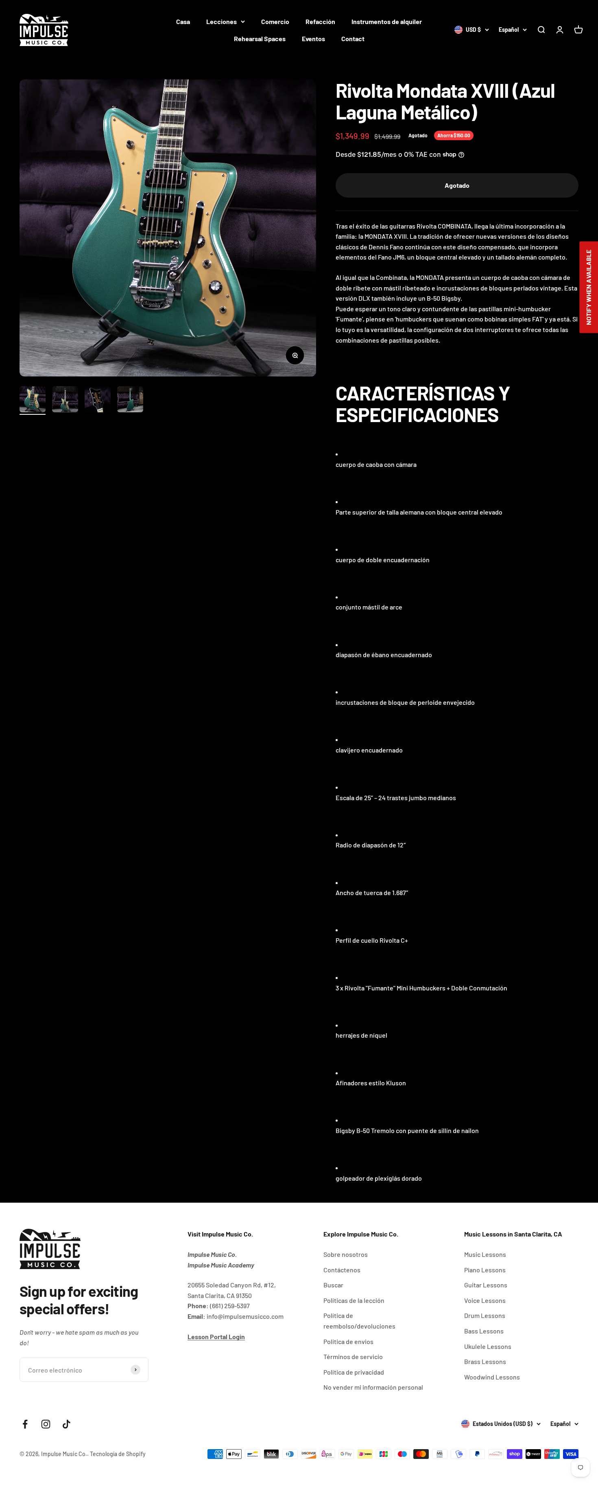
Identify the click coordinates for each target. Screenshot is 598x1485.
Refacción (320, 21)
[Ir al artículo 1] (33, 400)
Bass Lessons (484, 1331)
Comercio (275, 21)
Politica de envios (348, 1341)
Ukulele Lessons (487, 1346)
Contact (352, 38)
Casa (183, 21)
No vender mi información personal (373, 1387)
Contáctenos (341, 1270)
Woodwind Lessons (492, 1377)
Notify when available (588, 287)
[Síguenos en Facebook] (25, 1424)
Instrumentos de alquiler (386, 21)
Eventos (313, 38)
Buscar (333, 1285)
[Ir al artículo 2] (65, 400)
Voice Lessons (485, 1300)
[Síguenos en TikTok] (66, 1424)
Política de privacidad (353, 1372)
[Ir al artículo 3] (98, 400)
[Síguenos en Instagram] (45, 1424)
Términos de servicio (353, 1356)
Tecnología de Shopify (118, 1453)
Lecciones (221, 21)
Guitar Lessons (485, 1285)
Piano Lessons (485, 1270)
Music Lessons (485, 1254)
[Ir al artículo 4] (130, 400)
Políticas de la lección (353, 1300)
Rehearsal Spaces (260, 38)
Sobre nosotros (345, 1254)
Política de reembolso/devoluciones (359, 1320)
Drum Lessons (484, 1315)
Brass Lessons (485, 1361)
